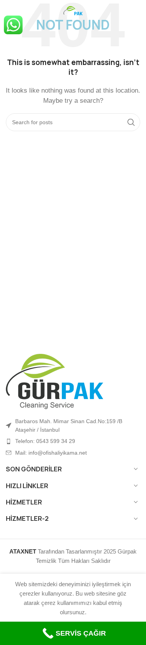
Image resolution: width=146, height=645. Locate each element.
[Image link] (54, 381)
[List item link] (73, 441)
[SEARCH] (131, 122)
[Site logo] (73, 11)
